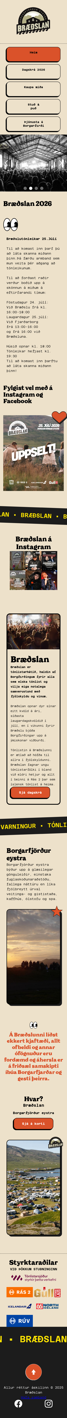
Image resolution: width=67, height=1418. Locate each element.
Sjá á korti (33, 1124)
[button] (6, 163)
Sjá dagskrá (30, 792)
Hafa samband (33, 1397)
